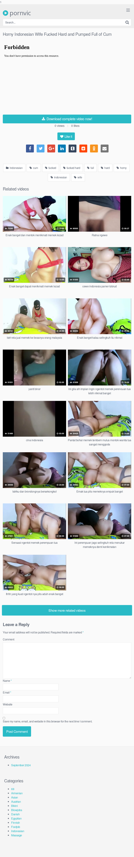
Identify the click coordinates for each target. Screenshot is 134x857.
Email (7, 692)
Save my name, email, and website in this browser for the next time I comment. (47, 721)
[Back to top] (128, 850)
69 (12, 789)
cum (35, 168)
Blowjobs (16, 810)
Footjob (15, 827)
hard (107, 168)
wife (79, 177)
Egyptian (16, 818)
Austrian (16, 802)
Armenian (17, 793)
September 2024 (21, 765)
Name (7, 681)
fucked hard (73, 168)
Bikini (14, 806)
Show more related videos (67, 610)
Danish (15, 814)
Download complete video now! (69, 118)
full (92, 168)
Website (7, 704)
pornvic (19, 13)
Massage (16, 835)
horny (123, 168)
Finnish (15, 823)
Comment (8, 639)
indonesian (60, 177)
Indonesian (16, 168)
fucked (52, 168)
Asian (14, 797)
